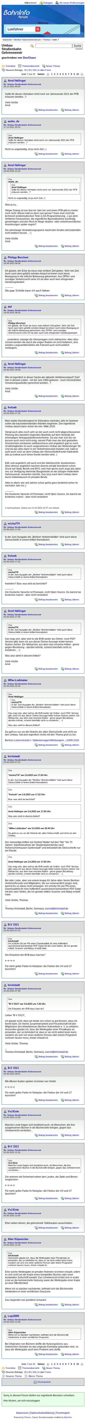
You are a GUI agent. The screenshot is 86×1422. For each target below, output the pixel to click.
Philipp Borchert (18, 257)
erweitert (79, 49)
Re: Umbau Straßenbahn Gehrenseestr (22, 84)
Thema (46, 39)
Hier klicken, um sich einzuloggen (21, 1400)
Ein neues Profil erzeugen (72, 3)
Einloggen (48, 3)
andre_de (13, 121)
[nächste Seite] (82, 74)
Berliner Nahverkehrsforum (27, 39)
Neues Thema (53, 66)
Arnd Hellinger (17, 80)
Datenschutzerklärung (42, 1413)
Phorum (27, 1417)
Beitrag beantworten (48, 110)
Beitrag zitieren (72, 110)
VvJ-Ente (13, 1111)
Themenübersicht (30, 66)
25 (25, 70)
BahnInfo (68, 1417)
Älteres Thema (35, 1376)
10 (77, 74)
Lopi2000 (13, 1316)
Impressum (22, 1413)
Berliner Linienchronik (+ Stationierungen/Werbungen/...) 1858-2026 (42, 740)
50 (29, 70)
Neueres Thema (14, 1376)
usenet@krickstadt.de (56, 908)
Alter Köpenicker (18, 1239)
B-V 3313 (13, 924)
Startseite (7, 39)
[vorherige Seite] (48, 74)
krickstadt (14, 756)
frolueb (12, 407)
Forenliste (10, 66)
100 (34, 70)
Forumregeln (63, 1413)
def (10, 306)
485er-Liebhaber (18, 680)
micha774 (14, 523)
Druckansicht (44, 1382)
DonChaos (29, 57)
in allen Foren (44, 70)
